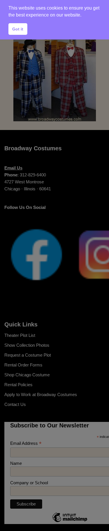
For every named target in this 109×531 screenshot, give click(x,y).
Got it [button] (17, 29)
